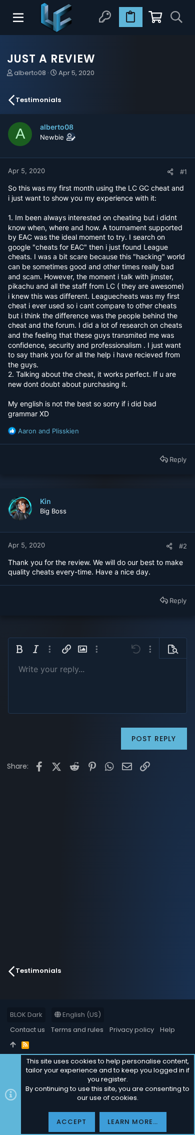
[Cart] (154, 17)
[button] (19, 18)
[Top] (12, 1044)
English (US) (81, 1014)
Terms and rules (77, 1029)
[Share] (170, 172)
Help (167, 1029)
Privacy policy (132, 1029)
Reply (178, 459)
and (48, 431)
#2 (183, 546)
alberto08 (30, 73)
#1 (183, 172)
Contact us (27, 1029)
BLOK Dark (26, 1014)
